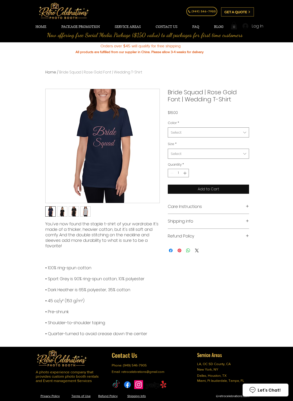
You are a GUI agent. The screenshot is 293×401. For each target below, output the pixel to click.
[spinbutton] (178, 173)
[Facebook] (127, 384)
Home (50, 72)
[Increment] (185, 173)
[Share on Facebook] (171, 250)
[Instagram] (138, 384)
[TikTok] (116, 384)
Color (173, 123)
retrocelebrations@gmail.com (142, 372)
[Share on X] (197, 250)
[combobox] (208, 132)
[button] (234, 25)
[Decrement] (171, 173)
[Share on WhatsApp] (188, 250)
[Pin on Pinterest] (179, 250)
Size (172, 144)
